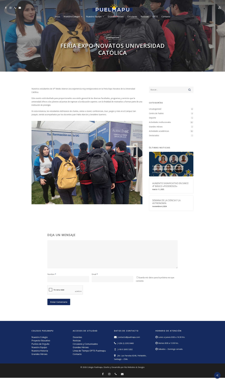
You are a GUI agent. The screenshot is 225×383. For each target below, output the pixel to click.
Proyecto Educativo (41, 340)
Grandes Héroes (156, 126)
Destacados (154, 135)
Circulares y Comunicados (85, 344)
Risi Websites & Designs (134, 367)
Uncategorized (112, 37)
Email (95, 274)
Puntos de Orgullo (40, 344)
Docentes (77, 337)
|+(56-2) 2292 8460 (125, 343)
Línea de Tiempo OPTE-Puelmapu (89, 350)
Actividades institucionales (160, 122)
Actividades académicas (159, 131)
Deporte (152, 118)
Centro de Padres (156, 113)
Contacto (77, 354)
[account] (219, 7)
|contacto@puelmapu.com (128, 337)
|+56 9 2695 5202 (124, 349)
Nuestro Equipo (39, 347)
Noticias (77, 340)
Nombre (51, 274)
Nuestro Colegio (40, 337)
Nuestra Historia (40, 350)
